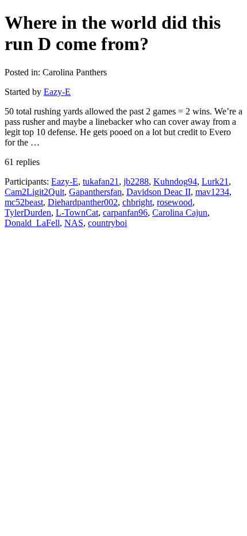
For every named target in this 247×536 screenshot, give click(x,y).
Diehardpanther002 (83, 202)
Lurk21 (215, 181)
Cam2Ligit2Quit (34, 192)
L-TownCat (77, 212)
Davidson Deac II (158, 192)
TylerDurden (28, 212)
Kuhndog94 (175, 181)
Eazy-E (57, 92)
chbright (137, 202)
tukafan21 (101, 181)
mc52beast (24, 202)
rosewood (174, 202)
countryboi (107, 223)
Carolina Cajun (179, 212)
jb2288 (136, 181)
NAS (73, 223)
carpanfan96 (125, 212)
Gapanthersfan (95, 192)
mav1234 (212, 192)
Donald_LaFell (32, 223)
